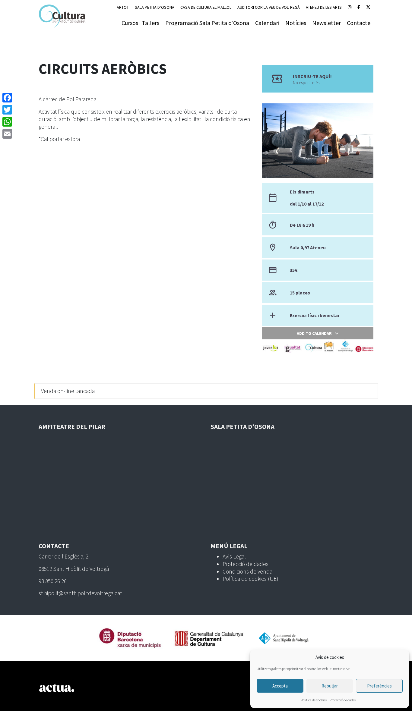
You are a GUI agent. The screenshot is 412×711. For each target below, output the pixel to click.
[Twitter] (7, 110)
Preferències (379, 686)
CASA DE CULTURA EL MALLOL (205, 7)
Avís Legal (234, 556)
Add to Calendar (314, 333)
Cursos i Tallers (140, 23)
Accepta (280, 686)
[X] (368, 7)
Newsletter (326, 23)
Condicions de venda (247, 571)
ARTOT (123, 7)
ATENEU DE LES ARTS (324, 7)
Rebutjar (330, 686)
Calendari (267, 23)
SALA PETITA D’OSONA (154, 7)
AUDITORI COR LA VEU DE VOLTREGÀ (268, 7)
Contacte (358, 23)
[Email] (7, 134)
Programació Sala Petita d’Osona (207, 23)
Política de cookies (314, 700)
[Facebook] (358, 7)
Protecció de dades (343, 700)
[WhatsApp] (7, 122)
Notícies (295, 23)
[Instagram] (349, 7)
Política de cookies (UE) (250, 578)
